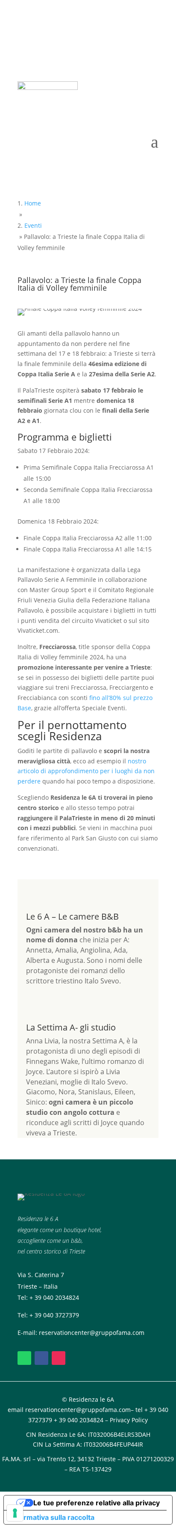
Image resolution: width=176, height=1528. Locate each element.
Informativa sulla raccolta (52, 1517)
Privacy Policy (129, 1420)
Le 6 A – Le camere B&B (72, 916)
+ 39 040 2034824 (54, 1297)
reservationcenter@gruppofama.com (91, 1332)
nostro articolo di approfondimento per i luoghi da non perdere (86, 771)
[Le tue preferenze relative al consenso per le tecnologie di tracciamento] (15, 1513)
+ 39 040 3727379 (54, 1315)
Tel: (23, 1315)
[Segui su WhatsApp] (24, 1358)
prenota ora (88, 57)
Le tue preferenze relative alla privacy (96, 1502)
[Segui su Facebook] (41, 1358)
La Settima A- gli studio (71, 1027)
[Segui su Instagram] (58, 1358)
